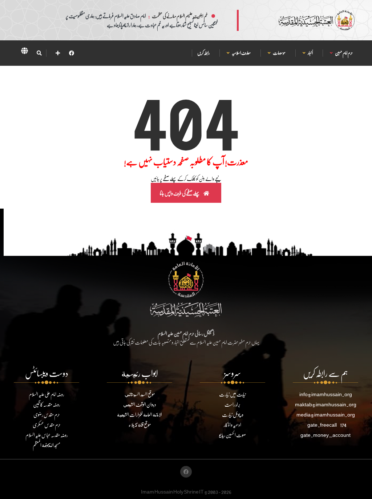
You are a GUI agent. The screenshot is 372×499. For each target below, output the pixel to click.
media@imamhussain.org (325, 414)
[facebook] (71, 53)
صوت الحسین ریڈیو (232, 435)
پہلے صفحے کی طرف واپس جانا (180, 193)
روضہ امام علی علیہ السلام (46, 394)
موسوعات (279, 53)
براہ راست (232, 404)
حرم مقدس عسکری (47, 425)
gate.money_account (325, 435)
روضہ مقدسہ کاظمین (46, 404)
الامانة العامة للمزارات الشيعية (139, 414)
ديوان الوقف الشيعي (139, 404)
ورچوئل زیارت (232, 414)
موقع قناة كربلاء (140, 425)
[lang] (24, 52)
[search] (39, 53)
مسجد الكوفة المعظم (46, 445)
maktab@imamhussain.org (325, 404)
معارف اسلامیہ (241, 53)
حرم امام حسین (344, 53)
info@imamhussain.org (325, 394)
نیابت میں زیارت (232, 394)
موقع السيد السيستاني (140, 394)
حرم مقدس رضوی (46, 414)
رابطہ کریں (203, 53)
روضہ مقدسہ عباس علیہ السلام (46, 435)
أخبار (310, 53)
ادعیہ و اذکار (232, 425)
